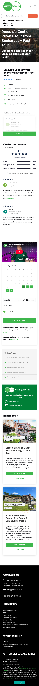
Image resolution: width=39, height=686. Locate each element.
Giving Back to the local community (15, 625)
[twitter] (12, 596)
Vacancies (7, 615)
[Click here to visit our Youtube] (20, 596)
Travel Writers (8, 647)
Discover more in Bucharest (13, 21)
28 (27, 287)
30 (7, 290)
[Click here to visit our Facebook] (5, 596)
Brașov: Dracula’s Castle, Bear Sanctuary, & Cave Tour (18, 451)
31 (11, 290)
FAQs (5, 613)
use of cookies (10, 678)
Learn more (14, 339)
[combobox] (19, 16)
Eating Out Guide (9, 627)
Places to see (8, 23)
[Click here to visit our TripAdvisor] (16, 596)
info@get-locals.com (15, 405)
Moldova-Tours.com (10, 662)
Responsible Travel (9, 610)
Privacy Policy (8, 620)
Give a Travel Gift (9, 622)
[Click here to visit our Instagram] (8, 596)
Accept (19, 682)
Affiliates (6, 642)
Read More (19, 134)
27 (23, 287)
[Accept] (37, 675)
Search (33, 16)
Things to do (8, 26)
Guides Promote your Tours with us (15, 644)
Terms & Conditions (10, 618)
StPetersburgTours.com (11, 664)
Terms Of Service (23, 668)
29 (31, 287)
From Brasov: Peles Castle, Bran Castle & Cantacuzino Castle (17, 518)
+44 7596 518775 (13, 401)
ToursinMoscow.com (10, 659)
